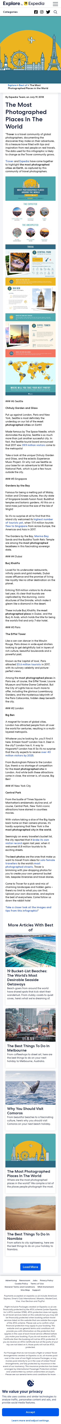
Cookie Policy (21, 1283)
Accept (30, 1412)
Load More (30, 1267)
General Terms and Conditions (20, 1287)
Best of (23, 85)
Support (36, 1290)
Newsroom (24, 1280)
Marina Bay (41, 536)
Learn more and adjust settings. (30, 1420)
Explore (12, 85)
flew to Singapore (16, 526)
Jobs (35, 1280)
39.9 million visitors (33, 445)
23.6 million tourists (29, 664)
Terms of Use (37, 1283)
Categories (10, 11)
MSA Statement (46, 1287)
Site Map (25, 1290)
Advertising (11, 1280)
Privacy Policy (46, 1280)
